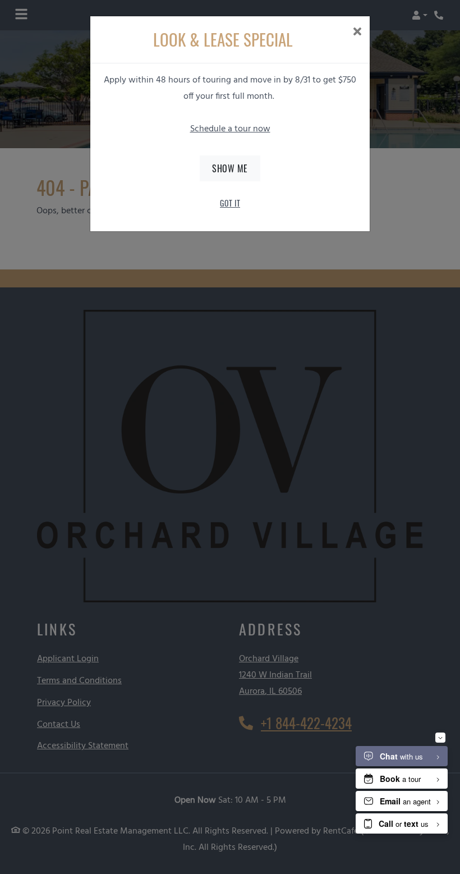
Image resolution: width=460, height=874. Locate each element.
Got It (230, 203)
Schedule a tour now (230, 129)
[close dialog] (357, 33)
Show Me (230, 168)
